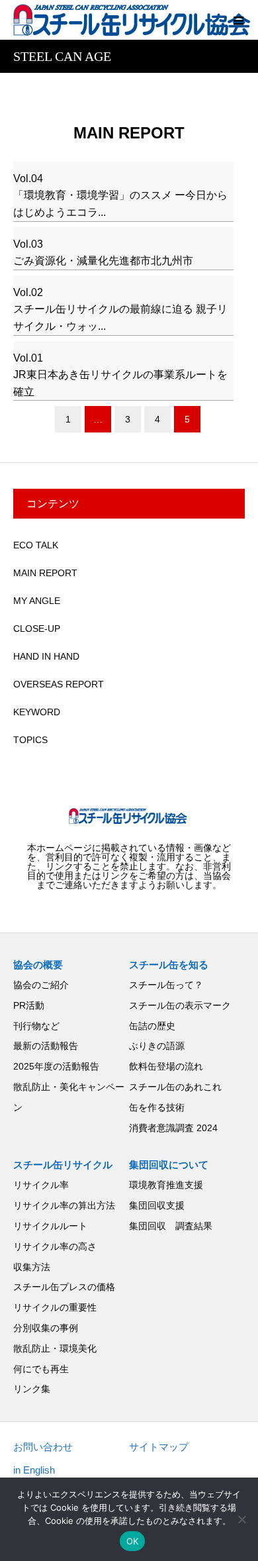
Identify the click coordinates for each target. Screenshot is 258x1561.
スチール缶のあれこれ (175, 1087)
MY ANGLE (36, 600)
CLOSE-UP (36, 628)
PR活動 (28, 1005)
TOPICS (30, 739)
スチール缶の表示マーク (180, 1005)
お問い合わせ (43, 1446)
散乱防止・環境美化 (55, 1348)
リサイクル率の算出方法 (64, 1205)
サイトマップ (159, 1446)
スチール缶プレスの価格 (64, 1287)
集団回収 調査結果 (170, 1226)
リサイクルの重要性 (55, 1307)
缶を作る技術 (157, 1107)
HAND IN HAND (46, 656)
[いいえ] (241, 1519)
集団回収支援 (157, 1205)
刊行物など (36, 1026)
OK (132, 1541)
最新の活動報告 (45, 1045)
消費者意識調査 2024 (173, 1128)
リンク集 (31, 1389)
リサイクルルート (50, 1226)
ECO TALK (35, 545)
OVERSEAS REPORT (58, 684)
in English (34, 1470)
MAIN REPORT (45, 573)
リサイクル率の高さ (55, 1246)
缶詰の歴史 (152, 1026)
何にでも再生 (41, 1369)
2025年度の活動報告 (56, 1066)
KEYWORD (36, 712)
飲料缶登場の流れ (166, 1066)
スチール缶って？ (166, 985)
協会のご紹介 (41, 985)
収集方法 (31, 1267)
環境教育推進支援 (166, 1185)
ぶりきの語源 (157, 1045)
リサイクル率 (41, 1185)
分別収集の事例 (45, 1328)
